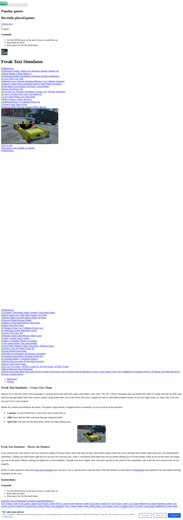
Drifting (42, 501)
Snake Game (83, 506)
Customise (145, 515)
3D (7, 501)
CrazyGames (149, 506)
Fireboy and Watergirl (54, 506)
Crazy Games (70, 506)
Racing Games (82, 503)
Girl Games (94, 503)
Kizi (40, 503)
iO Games (27, 506)
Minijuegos (12, 379)
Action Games (121, 503)
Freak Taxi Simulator (43, 470)
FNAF (131, 506)
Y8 (136, 506)
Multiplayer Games (164, 506)
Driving (10, 381)
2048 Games (95, 506)
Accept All (174, 515)
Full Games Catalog (28, 503)
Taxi (37, 501)
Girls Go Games (120, 506)
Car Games (134, 503)
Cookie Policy (7, 516)
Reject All (160, 515)
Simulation (21, 501)
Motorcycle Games (148, 503)
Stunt (3, 501)
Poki (140, 506)
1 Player (12, 501)
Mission (49, 501)
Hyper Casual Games (65, 503)
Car (27, 501)
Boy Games (38, 506)
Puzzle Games (48, 503)
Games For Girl (108, 503)
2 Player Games (15, 506)
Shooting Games (164, 503)
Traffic (32, 501)
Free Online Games (10, 503)
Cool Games (107, 506)
